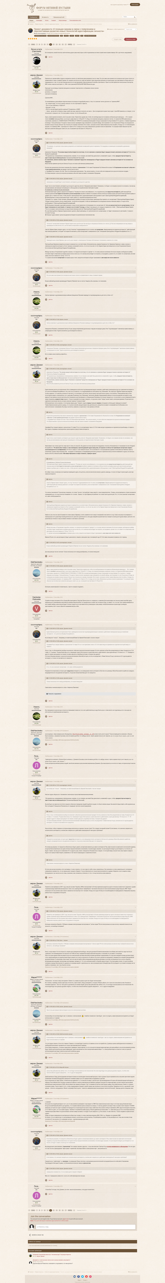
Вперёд (70, 44)
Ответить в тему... (44, 1227)
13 (53, 44)
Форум (31, 20)
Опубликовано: (54, 49)
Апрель (37, 292)
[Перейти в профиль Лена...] (36, 765)
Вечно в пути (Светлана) (36, 50)
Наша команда (63, 20)
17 (65, 44)
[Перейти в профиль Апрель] (36, 301)
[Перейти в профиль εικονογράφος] (30, 30)
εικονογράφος (42, 33)
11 (47, 44)
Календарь (39, 20)
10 (44, 44)
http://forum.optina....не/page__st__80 (83, 734)
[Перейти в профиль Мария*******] (36, 988)
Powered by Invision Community (82, 1282)
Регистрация (135, 4)
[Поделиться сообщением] (135, 49)
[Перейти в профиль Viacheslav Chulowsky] (36, 609)
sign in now (66, 1219)
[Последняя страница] (74, 44)
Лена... (36, 756)
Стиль (85, 1280)
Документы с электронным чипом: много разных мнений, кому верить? (51, 1260)
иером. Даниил (36, 75)
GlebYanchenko (36, 562)
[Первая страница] (29, 44)
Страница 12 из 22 (81, 44)
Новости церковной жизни (62, 33)
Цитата (50, 57)
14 (56, 44)
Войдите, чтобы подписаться (116, 29)
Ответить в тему (130, 39)
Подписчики (129, 29)
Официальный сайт (58, 17)
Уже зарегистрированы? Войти (119, 4)
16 (62, 44)
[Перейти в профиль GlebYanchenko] (36, 573)
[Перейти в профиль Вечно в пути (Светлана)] (36, 61)
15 (59, 44)
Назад (33, 44)
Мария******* (36, 977)
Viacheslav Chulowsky (36, 598)
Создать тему (118, 39)
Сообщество (33, 17)
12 (50, 44)
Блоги (46, 20)
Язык (79, 1280)
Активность (45, 17)
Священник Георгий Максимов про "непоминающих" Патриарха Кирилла (52, 1254)
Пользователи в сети (75, 20)
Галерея (53, 20)
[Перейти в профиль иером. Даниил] (36, 84)
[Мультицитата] (46, 57)
